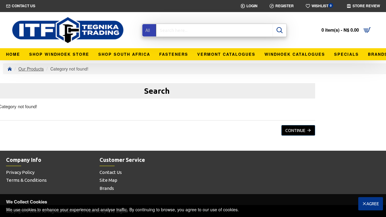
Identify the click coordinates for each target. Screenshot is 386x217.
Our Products (31, 69)
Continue (295, 130)
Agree (372, 203)
